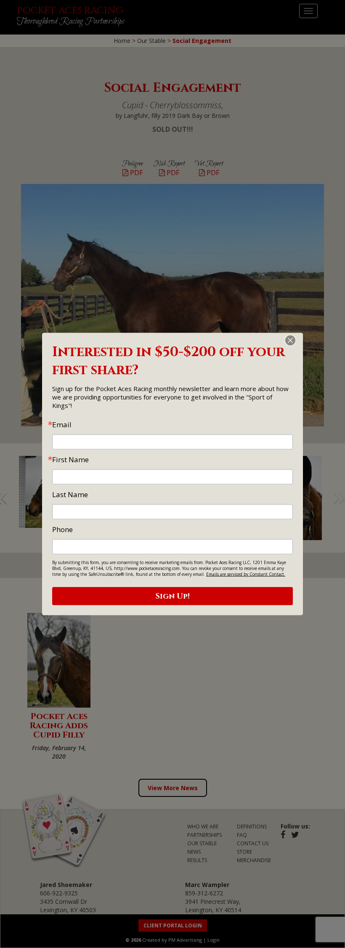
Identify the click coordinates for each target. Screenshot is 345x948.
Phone (62, 529)
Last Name (70, 494)
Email (62, 424)
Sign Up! (173, 596)
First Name (70, 459)
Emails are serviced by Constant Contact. (245, 574)
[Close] (295, 341)
